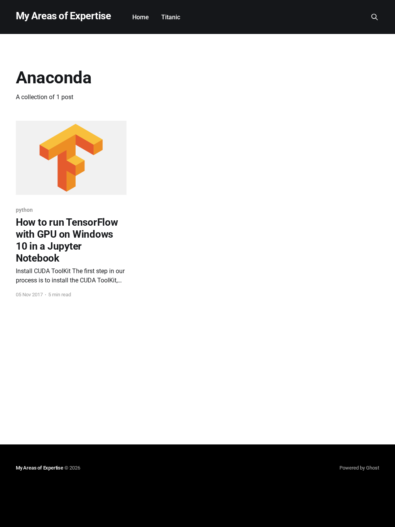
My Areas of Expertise (63, 16)
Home (140, 17)
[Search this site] (374, 17)
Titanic (170, 17)
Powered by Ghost (359, 468)
